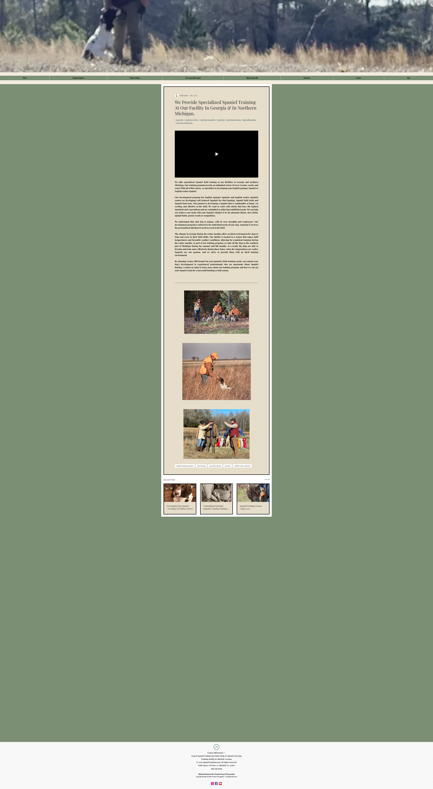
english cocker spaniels (242, 466)
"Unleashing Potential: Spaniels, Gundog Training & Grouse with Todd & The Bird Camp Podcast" (216, 507)
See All (267, 479)
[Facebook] (216, 783)
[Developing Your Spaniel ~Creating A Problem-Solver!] (180, 493)
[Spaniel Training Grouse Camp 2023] (253, 493)
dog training (201, 466)
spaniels (227, 466)
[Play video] (216, 154)
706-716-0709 (216, 768)
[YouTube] (220, 783)
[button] (78, 78)
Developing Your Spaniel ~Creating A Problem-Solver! (180, 507)
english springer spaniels (184, 466)
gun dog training (215, 466)
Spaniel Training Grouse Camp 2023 (251, 507)
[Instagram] (212, 783)
